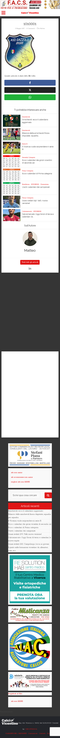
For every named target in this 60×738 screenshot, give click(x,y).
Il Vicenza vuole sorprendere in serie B (24, 521)
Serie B (25, 144)
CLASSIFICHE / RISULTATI (16, 733)
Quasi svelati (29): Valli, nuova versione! (25, 534)
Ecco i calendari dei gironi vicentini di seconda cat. (30, 524)
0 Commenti (31, 28)
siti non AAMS (17, 701)
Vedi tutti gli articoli (30, 262)
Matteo (42, 28)
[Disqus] (29, 312)
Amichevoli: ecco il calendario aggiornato (25, 511)
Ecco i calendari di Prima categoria (37, 173)
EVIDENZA (35, 184)
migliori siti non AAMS (20, 482)
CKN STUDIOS (31, 729)
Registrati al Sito (15, 694)
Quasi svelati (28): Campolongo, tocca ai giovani (28, 544)
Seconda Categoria (28, 157)
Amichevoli (26, 117)
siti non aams (16, 472)
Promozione (45, 184)
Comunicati (32, 733)
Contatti (42, 733)
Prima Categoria (27, 171)
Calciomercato (27, 211)
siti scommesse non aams (22, 477)
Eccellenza (26, 184)
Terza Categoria (27, 198)
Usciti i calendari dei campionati (36, 187)
